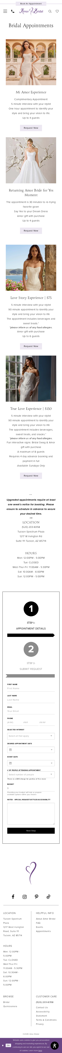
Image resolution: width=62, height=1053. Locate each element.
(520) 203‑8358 (45, 1002)
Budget (10, 784)
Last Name (12, 696)
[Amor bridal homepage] (31, 11)
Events (39, 927)
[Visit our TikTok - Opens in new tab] (48, 896)
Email (9, 707)
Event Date (12, 757)
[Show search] (50, 11)
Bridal (6, 1002)
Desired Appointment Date (19, 744)
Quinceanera (10, 1006)
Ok (8, 1045)
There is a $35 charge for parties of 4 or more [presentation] (26, 779)
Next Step (31, 831)
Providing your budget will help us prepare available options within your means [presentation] (24, 793)
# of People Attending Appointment (24, 770)
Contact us (42, 1007)
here (40, 1051)
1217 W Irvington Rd (31, 536)
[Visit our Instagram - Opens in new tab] (24, 896)
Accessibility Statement (43, 1013)
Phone (10, 718)
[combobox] (31, 736)
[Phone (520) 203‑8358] (12, 11)
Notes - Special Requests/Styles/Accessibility (28, 800)
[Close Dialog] (3, 1045)
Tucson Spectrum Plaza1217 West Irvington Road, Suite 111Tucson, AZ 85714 (13, 927)
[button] (5, 11)
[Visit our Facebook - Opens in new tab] (13, 896)
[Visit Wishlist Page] (57, 11)
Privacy (40, 1024)
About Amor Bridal (46, 919)
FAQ (38, 923)
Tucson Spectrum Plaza (31, 531)
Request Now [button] (31, 128)
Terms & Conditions (46, 1020)
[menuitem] (5, 11)
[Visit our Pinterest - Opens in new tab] (37, 896)
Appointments (43, 931)
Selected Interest (15, 730)
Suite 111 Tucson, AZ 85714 (31, 540)
